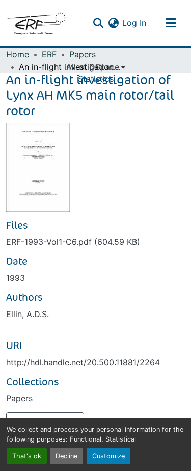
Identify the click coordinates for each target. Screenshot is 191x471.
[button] (36, 23)
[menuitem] (95, 66)
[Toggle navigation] (170, 23)
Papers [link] (82, 54)
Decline (66, 456)
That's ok (26, 456)
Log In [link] (134, 23)
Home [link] (17, 54)
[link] (95, 242)
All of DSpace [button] (92, 66)
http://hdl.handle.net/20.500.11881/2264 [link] (83, 362)
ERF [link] (49, 54)
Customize (108, 456)
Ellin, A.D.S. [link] (27, 314)
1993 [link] (15, 278)
